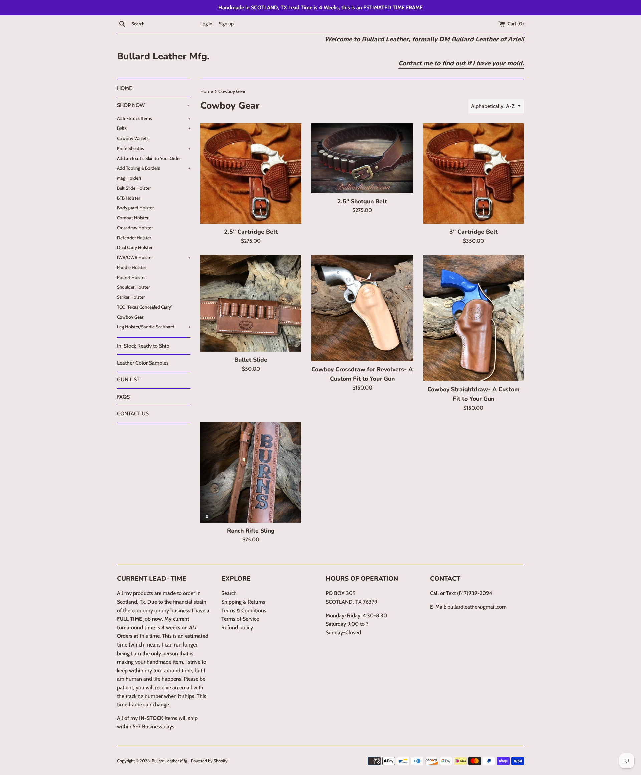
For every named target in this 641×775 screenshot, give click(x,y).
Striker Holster (131, 297)
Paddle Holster (131, 267)
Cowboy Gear (130, 317)
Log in (206, 24)
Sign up (226, 24)
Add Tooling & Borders (153, 168)
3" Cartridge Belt (473, 232)
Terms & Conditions (243, 610)
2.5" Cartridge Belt (251, 232)
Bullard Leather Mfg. (163, 56)
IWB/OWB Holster (153, 257)
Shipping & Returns (243, 602)
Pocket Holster (131, 277)
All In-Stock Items (153, 118)
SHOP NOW (153, 105)
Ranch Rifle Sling (251, 531)
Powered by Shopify (209, 760)
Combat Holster (132, 217)
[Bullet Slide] (250, 303)
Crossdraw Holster (135, 227)
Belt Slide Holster (134, 188)
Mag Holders (129, 178)
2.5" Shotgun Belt (362, 201)
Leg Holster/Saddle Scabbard (153, 326)
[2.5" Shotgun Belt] (362, 158)
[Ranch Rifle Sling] (250, 472)
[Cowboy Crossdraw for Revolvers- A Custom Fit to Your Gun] (362, 308)
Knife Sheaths (153, 148)
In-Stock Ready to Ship (143, 346)
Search (229, 593)
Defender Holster (134, 237)
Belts (153, 128)
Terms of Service (240, 619)
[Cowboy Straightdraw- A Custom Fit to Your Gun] (473, 318)
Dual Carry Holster (134, 247)
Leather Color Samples (143, 363)
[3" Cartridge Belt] (473, 173)
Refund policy (237, 627)
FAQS (123, 397)
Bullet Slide (250, 360)
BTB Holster (128, 198)
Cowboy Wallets (133, 138)
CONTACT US (133, 413)
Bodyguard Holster (135, 207)
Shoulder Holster (133, 287)
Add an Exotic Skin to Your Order (149, 158)
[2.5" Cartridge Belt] (250, 173)
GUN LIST (128, 379)
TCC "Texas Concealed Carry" (145, 307)
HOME (124, 88)
